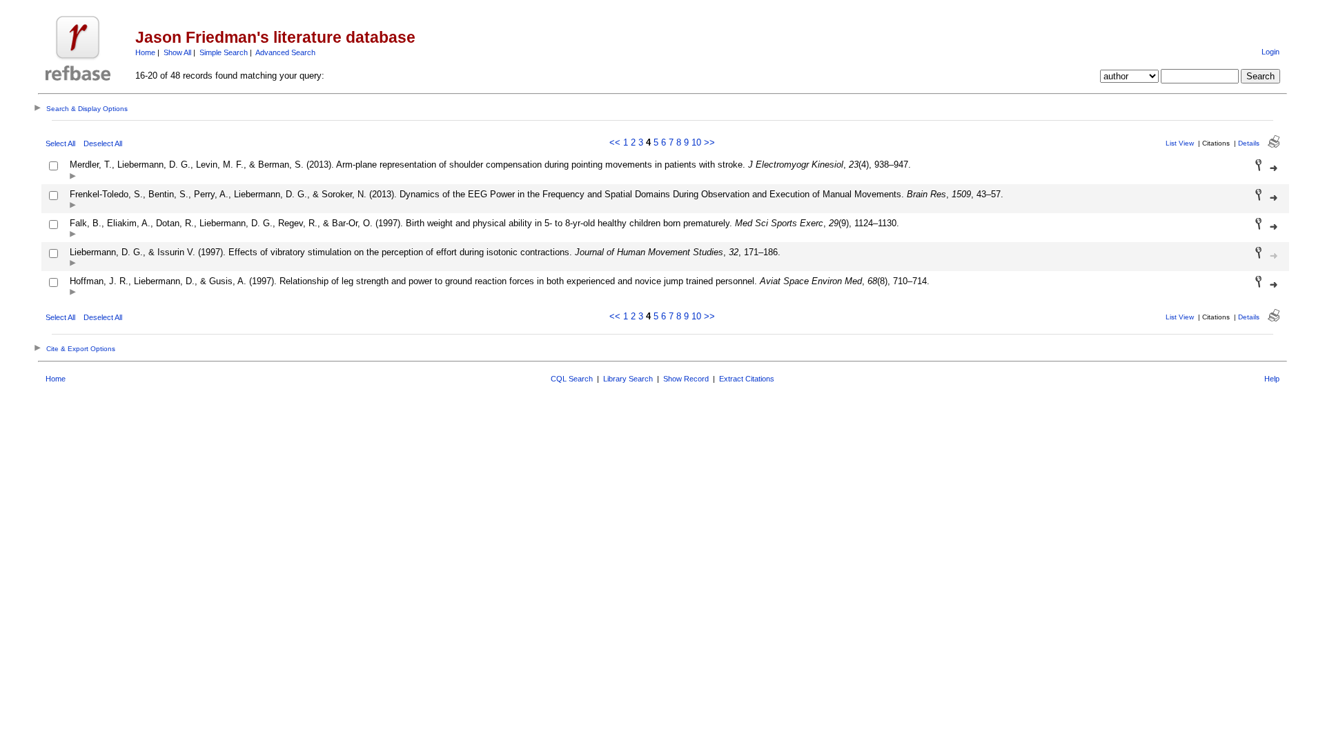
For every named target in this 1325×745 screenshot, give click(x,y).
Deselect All (103, 143)
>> (709, 142)
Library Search (628, 379)
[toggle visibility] (73, 177)
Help (1271, 379)
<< (614, 142)
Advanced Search (285, 52)
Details (1248, 143)
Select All (60, 143)
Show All (177, 52)
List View (1180, 143)
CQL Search (572, 379)
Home (145, 52)
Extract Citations (746, 379)
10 (696, 142)
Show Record (686, 379)
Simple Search (223, 52)
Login (1270, 52)
